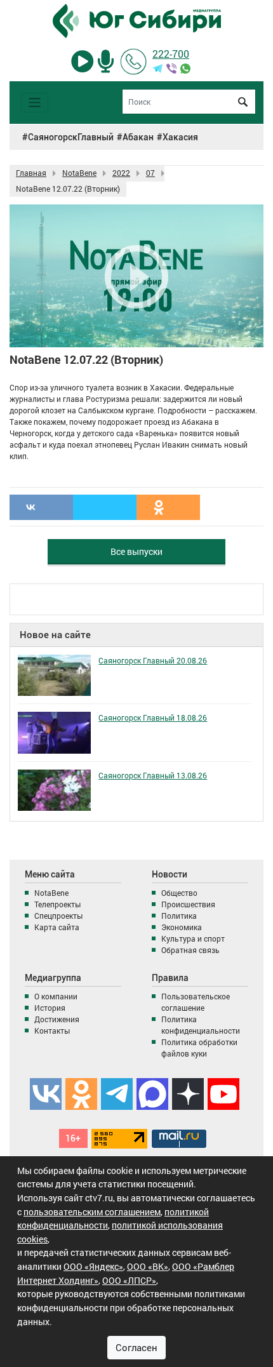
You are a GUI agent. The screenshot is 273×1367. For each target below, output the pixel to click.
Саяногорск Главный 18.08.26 (152, 717)
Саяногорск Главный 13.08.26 (152, 775)
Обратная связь (190, 950)
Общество (179, 893)
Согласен (136, 1347)
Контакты (52, 1030)
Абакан (138, 137)
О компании (55, 996)
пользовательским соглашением (92, 1212)
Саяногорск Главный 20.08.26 (152, 660)
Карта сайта (56, 927)
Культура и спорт (193, 938)
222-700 (170, 53)
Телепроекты (57, 904)
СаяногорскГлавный (71, 137)
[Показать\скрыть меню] (34, 102)
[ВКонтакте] (41, 507)
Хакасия (180, 137)
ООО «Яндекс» (93, 1266)
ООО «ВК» (147, 1266)
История (49, 1008)
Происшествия (188, 904)
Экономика (181, 927)
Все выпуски (136, 551)
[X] (104, 507)
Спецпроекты (58, 915)
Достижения (56, 1019)
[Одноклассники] (168, 507)
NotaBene (51, 893)
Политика (179, 915)
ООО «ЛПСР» (129, 1280)
